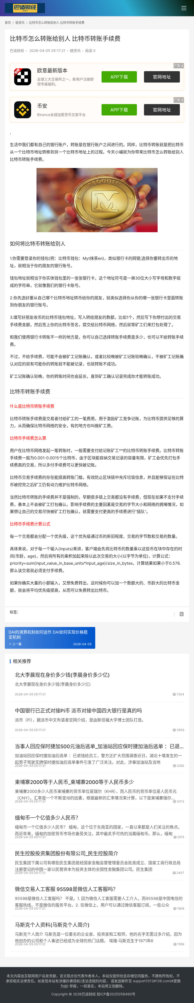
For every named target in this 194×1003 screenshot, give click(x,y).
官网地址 (162, 77)
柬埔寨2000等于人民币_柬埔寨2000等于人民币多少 (74, 782)
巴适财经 (17, 50)
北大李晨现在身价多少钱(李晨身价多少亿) (62, 675)
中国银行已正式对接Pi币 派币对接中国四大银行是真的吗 (78, 711)
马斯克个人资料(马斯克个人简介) (52, 925)
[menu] (184, 8)
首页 (8, 23)
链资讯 (75, 50)
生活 (14, 144)
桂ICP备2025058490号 (115, 994)
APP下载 (119, 77)
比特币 (145, 144)
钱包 (45, 258)
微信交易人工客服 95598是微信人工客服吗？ (66, 889)
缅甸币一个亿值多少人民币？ (48, 818)
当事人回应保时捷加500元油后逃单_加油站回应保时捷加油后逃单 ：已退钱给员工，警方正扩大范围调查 (97, 746)
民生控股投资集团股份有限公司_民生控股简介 (66, 854)
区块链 (109, 477)
